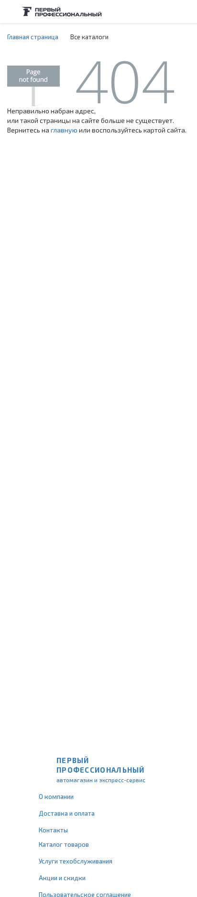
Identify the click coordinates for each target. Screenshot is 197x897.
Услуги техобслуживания (75, 861)
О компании (56, 796)
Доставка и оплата (67, 813)
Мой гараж (166, 11)
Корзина (185, 11)
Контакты (53, 830)
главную (64, 130)
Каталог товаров (64, 844)
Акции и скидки (62, 878)
